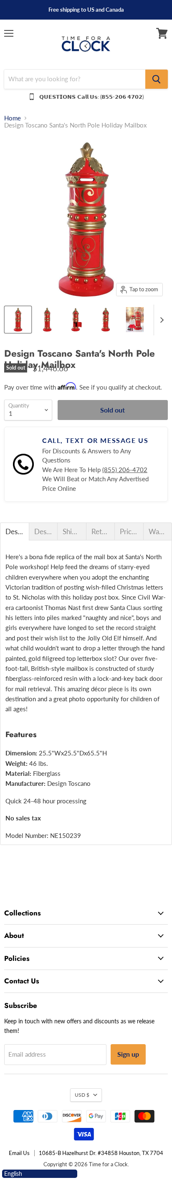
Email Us (19, 1153)
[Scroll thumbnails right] (160, 320)
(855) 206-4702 (124, 469)
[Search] (156, 79)
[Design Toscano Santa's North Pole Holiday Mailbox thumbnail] (18, 319)
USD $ (82, 1095)
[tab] (14, 531)
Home (12, 118)
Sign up (128, 1054)
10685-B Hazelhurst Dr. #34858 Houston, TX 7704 (101, 1153)
